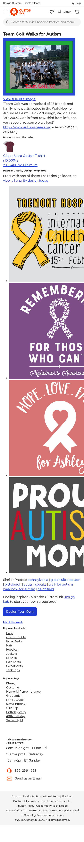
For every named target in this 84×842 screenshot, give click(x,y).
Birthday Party (16, 712)
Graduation (14, 695)
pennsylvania (38, 580)
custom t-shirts (61, 801)
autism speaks (35, 584)
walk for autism (61, 584)
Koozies (11, 658)
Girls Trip (12, 708)
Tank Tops (13, 670)
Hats (9, 645)
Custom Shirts (16, 637)
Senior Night (14, 720)
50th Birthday (15, 704)
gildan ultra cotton (65, 580)
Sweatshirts (14, 666)
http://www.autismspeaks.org (27, 127)
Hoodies (11, 649)
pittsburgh (13, 584)
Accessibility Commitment (23, 810)
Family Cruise (15, 700)
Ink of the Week (13, 622)
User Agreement (52, 810)
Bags (9, 633)
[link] (20, 12)
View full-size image (19, 99)
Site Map (67, 796)
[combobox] (42, 22)
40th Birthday (15, 716)
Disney (10, 683)
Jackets (11, 653)
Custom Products (23, 796)
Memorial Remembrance (23, 691)
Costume (12, 687)
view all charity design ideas (25, 181)
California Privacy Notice (52, 805)
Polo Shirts (13, 662)
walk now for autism (19, 589)
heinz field (46, 589)
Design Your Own (20, 612)
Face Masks (14, 641)
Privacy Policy (25, 805)
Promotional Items (48, 796)
